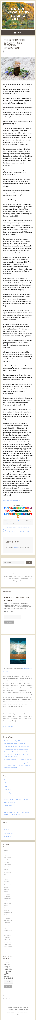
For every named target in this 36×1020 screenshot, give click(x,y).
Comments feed (8, 833)
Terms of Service (8, 996)
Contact (6, 786)
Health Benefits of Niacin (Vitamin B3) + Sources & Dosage (17, 532)
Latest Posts (7, 789)
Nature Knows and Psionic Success (18, 14)
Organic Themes (22, 1012)
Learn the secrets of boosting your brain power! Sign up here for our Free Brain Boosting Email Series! (8, 970)
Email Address (9, 612)
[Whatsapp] (19, 508)
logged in (15, 547)
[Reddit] (10, 508)
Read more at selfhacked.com (11, 500)
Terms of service (8, 809)
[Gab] (21, 508)
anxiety (6, 523)
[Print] (26, 508)
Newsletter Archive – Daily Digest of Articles (16, 799)
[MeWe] (14, 508)
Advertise (6, 783)
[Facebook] (5, 508)
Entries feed (7, 830)
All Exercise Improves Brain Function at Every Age (18, 759)
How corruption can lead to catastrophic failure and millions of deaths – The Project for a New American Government (17, 765)
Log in (5, 826)
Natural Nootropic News (18, 520)
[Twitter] (7, 508)
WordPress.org (8, 836)
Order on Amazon (8, 726)
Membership (7, 793)
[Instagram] (28, 508)
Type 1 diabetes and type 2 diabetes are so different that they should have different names (7, 860)
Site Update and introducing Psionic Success (16, 746)
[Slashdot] (27, 511)
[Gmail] (6, 511)
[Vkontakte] (24, 508)
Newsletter (7, 796)
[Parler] (31, 508)
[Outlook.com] (13, 511)
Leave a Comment (9, 53)
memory (11, 523)
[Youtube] (8, 511)
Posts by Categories (9, 802)
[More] (29, 511)
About (5, 779)
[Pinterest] (12, 508)
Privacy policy (8, 805)
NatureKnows (23, 51)
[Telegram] (11, 511)
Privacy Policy (7, 998)
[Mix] (17, 508)
